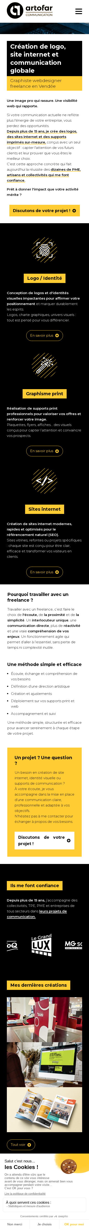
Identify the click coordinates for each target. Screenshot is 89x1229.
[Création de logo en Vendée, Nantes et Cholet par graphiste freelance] (29, 11)
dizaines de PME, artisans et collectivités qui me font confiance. (44, 175)
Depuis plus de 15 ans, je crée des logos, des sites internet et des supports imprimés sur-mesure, (42, 136)
